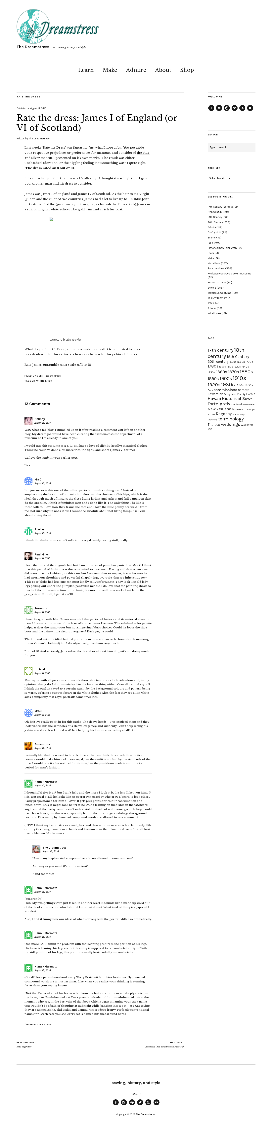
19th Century (215, 217)
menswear (249, 404)
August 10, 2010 (38, 108)
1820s (237, 366)
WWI (210, 429)
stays (243, 414)
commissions (225, 390)
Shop (187, 70)
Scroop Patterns (217, 282)
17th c (48, 380)
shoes (235, 414)
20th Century (215, 222)
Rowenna (40, 608)
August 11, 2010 (42, 558)
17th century (220, 350)
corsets (243, 390)
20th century (218, 361)
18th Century (215, 211)
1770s (249, 362)
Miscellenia (214, 263)
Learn (86, 70)
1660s (241, 362)
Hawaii (214, 398)
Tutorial (212, 308)
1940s (240, 385)
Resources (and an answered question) (164, 1044)
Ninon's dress (241, 409)
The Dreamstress (33, 47)
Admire (136, 70)
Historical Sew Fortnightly (222, 247)
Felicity (212, 242)
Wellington (247, 424)
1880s (246, 372)
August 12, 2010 (42, 748)
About (163, 70)
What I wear (214, 313)
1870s (233, 371)
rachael (39, 669)
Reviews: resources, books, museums (229, 273)
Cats (210, 390)
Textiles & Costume (219, 292)
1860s (221, 372)
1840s (245, 366)
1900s (226, 378)
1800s (222, 367)
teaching (212, 419)
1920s (214, 384)
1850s (211, 372)
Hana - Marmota (45, 782)
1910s (239, 378)
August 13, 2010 (42, 970)
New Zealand (219, 408)
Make (110, 70)
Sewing (212, 287)
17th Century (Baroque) (221, 206)
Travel (211, 302)
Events (212, 237)
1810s (230, 366)
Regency (224, 413)
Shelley (39, 529)
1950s (249, 385)
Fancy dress (230, 394)
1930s (228, 384)
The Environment (217, 297)
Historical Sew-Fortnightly (230, 401)
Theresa (214, 425)
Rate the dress (28, 96)
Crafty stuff (214, 232)
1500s (232, 361)
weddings (230, 424)
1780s (213, 366)
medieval (236, 404)
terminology (231, 419)
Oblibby (39, 419)
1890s (213, 378)
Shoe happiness (26, 1044)
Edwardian (215, 394)
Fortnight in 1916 (246, 394)
